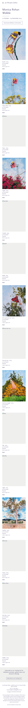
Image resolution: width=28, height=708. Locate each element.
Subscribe (19, 691)
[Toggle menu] (3, 2)
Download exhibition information (12, 23)
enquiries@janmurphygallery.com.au (14, 689)
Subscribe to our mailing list (14, 678)
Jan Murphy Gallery (11, 3)
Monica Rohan (10, 9)
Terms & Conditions (11, 704)
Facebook (14, 691)
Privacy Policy (18, 704)
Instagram (9, 691)
